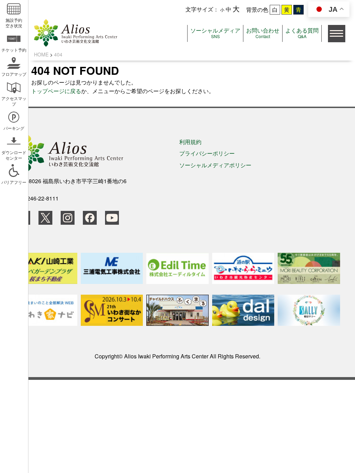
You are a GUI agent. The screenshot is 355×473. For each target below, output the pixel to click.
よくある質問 (302, 32)
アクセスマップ (13, 101)
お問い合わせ (262, 32)
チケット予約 (13, 50)
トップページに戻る (56, 91)
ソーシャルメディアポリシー (215, 165)
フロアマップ (13, 74)
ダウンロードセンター (13, 155)
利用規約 (190, 142)
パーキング (13, 128)
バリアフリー (13, 182)
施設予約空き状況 (14, 22)
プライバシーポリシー (207, 153)
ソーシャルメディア (215, 32)
